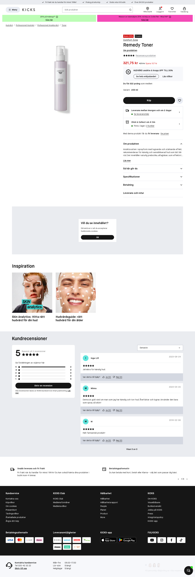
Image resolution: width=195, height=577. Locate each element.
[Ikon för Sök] (130, 9)
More (102, 517)
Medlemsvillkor (60, 506)
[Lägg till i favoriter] (179, 100)
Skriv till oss (21, 568)
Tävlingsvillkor (12, 513)
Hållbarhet (105, 498)
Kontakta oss (12, 498)
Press (150, 513)
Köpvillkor (10, 502)
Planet (103, 510)
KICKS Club (58, 498)
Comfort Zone (130, 40)
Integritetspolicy (155, 517)
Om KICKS (152, 498)
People (103, 506)
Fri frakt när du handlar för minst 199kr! (61, 2)
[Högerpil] (192, 18)
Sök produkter (71, 9)
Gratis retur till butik (117, 2)
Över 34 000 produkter (143, 2)
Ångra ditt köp (12, 521)
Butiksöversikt (154, 506)
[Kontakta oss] (188, 570)
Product (104, 513)
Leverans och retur (133, 193)
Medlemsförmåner (61, 502)
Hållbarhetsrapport (109, 502)
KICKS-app (153, 521)
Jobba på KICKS (155, 510)
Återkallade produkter (16, 517)
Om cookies (11, 506)
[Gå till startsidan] (28, 10)
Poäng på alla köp (93, 2)
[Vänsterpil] (178, 479)
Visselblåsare (154, 502)
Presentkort (11, 510)
